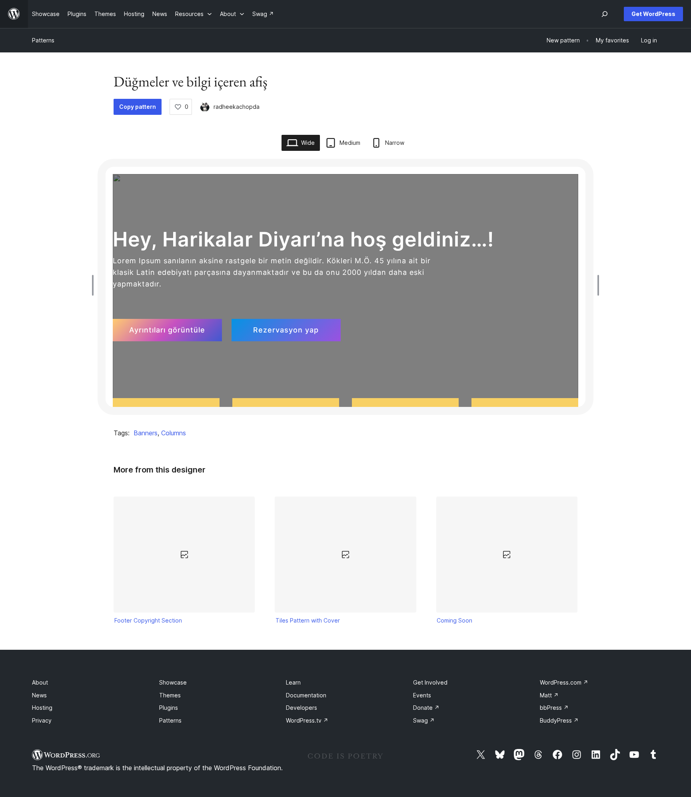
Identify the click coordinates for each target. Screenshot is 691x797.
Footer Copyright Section (148, 620)
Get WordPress (653, 13)
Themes (170, 695)
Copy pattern (137, 106)
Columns (173, 433)
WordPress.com (564, 682)
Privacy (42, 720)
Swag (424, 720)
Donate (426, 707)
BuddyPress (559, 720)
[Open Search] (604, 14)
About (40, 682)
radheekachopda (237, 106)
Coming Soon (454, 620)
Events (422, 695)
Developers (301, 707)
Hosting (42, 707)
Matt (549, 695)
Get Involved (430, 682)
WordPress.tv (307, 720)
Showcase (173, 682)
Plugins (168, 707)
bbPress (554, 707)
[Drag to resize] (95, 285)
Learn (293, 682)
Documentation (306, 695)
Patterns (43, 40)
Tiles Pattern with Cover (308, 620)
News (39, 695)
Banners (146, 433)
